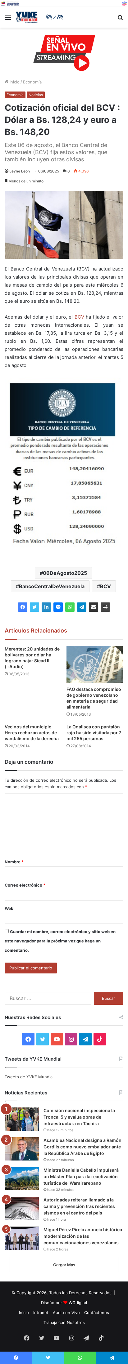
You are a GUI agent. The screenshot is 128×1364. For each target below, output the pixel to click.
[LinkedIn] (46, 607)
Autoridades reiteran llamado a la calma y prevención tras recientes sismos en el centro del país (79, 1206)
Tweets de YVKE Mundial (29, 1076)
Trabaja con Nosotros (64, 1322)
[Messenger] (58, 607)
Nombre (14, 861)
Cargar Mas (64, 1264)
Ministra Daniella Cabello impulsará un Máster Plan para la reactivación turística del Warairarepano (81, 1176)
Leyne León (19, 171)
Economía (32, 81)
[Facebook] (22, 607)
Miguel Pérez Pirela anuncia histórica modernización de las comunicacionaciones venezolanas (82, 1236)
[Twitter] (34, 607)
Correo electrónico (25, 885)
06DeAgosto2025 (65, 573)
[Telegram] (81, 607)
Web (9, 908)
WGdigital (78, 1302)
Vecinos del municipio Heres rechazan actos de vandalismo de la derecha (32, 732)
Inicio (14, 81)
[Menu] (8, 19)
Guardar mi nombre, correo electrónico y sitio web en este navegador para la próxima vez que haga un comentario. (60, 941)
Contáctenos (96, 1312)
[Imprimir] (105, 607)
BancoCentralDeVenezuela (52, 586)
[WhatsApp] (70, 607)
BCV (79, 317)
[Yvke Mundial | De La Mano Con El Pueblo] (40, 17)
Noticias (36, 94)
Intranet (40, 1312)
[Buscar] (120, 19)
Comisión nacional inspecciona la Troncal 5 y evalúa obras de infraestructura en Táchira (79, 1117)
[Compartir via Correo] (93, 607)
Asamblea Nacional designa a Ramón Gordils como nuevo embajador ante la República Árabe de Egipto (82, 1147)
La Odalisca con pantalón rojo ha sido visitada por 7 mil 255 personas (93, 732)
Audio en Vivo (66, 1312)
